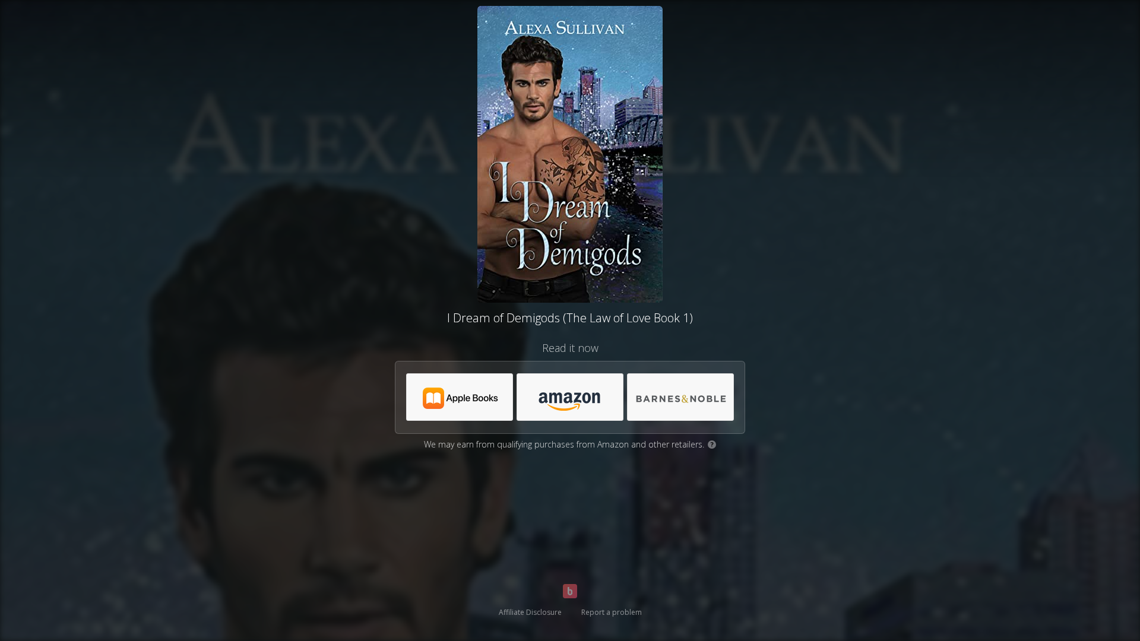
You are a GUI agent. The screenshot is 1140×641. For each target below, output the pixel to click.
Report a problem (611, 612)
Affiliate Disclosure (530, 612)
